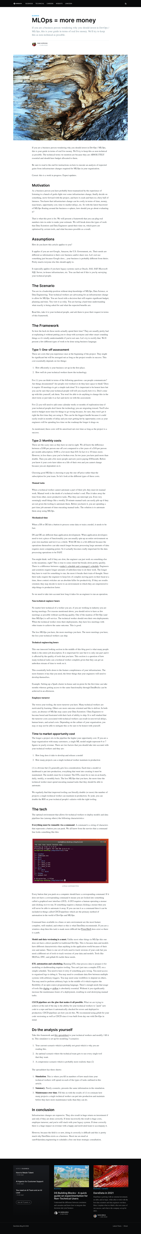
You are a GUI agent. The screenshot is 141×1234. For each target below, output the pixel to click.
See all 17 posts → (24, 1202)
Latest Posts (117, 1226)
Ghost (126, 1226)
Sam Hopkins (42, 43)
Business (29, 3)
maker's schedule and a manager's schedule (79, 566)
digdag (46, 988)
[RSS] (126, 3)
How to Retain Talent (24, 1173)
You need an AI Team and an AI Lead (29, 1191)
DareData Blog (18, 1226)
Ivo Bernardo (63, 1212)
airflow (55, 988)
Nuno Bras (102, 1215)
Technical (39, 3)
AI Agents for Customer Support (29, 1181)
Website (59, 3)
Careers (50, 3)
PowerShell (86, 929)
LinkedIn (68, 3)
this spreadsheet (62, 1035)
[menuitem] (29, 3)
